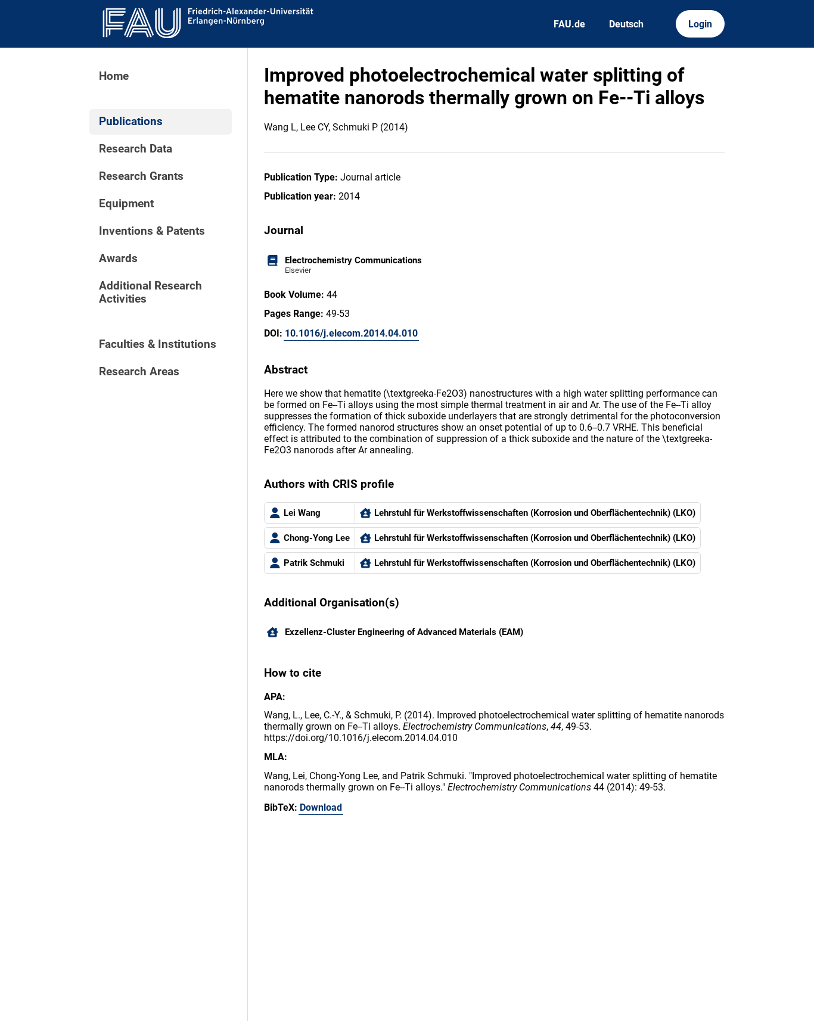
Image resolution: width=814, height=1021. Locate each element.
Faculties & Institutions (157, 344)
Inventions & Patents (152, 231)
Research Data (135, 148)
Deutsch (626, 24)
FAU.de (569, 24)
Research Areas (139, 371)
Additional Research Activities (150, 292)
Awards (118, 258)
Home (114, 76)
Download (321, 807)
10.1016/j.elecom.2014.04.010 (351, 333)
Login (700, 24)
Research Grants (141, 176)
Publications (131, 121)
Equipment (126, 203)
